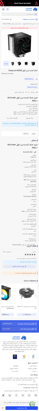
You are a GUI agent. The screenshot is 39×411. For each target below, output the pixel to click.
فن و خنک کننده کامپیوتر (28, 24)
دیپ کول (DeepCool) (29, 79)
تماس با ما (15, 371)
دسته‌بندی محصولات (28, 19)
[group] (19, 3)
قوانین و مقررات (32, 369)
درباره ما (34, 371)
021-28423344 (22, 385)
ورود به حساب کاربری (18, 266)
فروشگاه (15, 366)
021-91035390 (31, 385)
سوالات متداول (14, 369)
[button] (2, 296)
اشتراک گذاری (18, 92)
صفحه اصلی (33, 366)
